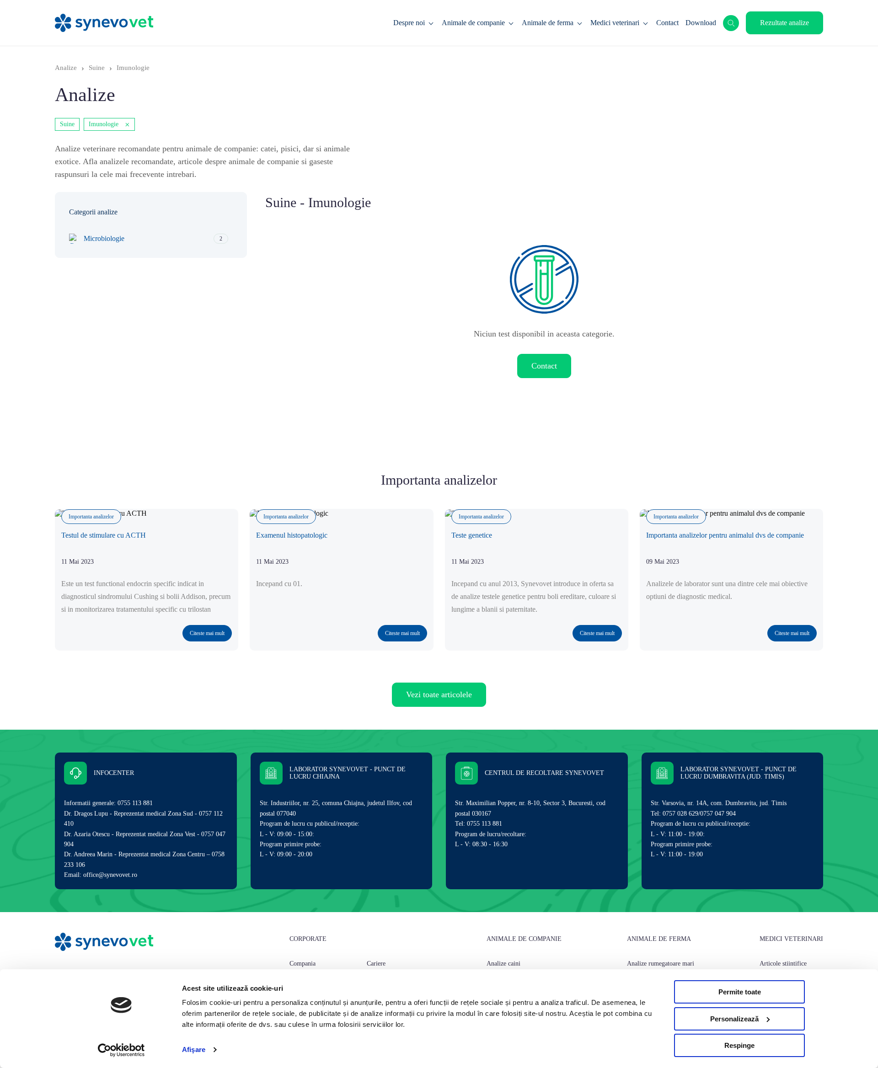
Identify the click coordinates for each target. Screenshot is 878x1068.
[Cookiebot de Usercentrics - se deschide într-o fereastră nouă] (121, 1050)
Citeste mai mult (207, 633)
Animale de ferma (547, 23)
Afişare (193, 1049)
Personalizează (734, 1019)
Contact (667, 23)
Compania (302, 963)
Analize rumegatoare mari (660, 963)
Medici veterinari (614, 23)
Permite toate (739, 992)
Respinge (739, 1045)
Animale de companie (473, 23)
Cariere (376, 963)
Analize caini (503, 963)
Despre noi (409, 23)
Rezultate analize (784, 23)
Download (700, 23)
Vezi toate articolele (439, 694)
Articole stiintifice (783, 963)
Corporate (308, 938)
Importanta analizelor (91, 516)
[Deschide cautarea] (731, 23)
